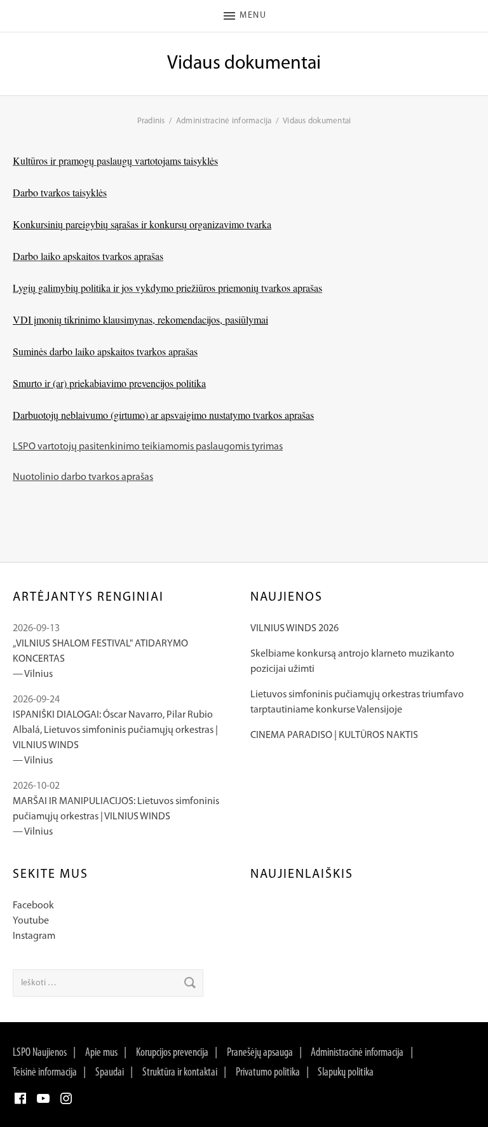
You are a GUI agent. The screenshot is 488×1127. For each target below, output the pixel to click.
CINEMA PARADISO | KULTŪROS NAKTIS (334, 735)
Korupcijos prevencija (172, 1053)
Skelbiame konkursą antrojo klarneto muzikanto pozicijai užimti (352, 661)
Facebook (33, 906)
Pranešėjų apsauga (260, 1053)
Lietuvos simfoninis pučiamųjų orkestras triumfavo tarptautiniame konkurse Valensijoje (357, 702)
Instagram (34, 936)
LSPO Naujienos (40, 1053)
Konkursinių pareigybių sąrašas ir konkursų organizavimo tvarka (142, 224)
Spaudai (109, 1073)
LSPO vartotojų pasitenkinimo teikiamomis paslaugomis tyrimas (148, 447)
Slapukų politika (346, 1073)
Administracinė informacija (357, 1053)
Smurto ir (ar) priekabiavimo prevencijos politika (109, 383)
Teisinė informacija (45, 1073)
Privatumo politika (268, 1073)
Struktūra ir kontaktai (179, 1073)
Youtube (31, 921)
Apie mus (101, 1053)
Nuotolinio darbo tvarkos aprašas (83, 477)
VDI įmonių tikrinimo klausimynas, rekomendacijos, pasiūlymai (140, 319)
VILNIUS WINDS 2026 (294, 629)
